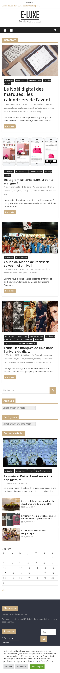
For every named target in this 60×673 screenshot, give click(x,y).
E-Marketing (21, 80)
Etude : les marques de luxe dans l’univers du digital (28, 349)
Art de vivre (9, 336)
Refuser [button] (8, 666)
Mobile (22, 362)
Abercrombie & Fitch (44, 187)
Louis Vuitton (47, 359)
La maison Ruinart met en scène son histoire (28, 478)
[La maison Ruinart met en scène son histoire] (30, 439)
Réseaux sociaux (29, 111)
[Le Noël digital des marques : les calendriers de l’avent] (30, 46)
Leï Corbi (29, 104)
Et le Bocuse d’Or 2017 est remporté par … (21, 5)
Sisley (39, 111)
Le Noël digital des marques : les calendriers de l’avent (27, 94)
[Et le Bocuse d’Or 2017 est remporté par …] (11, 529)
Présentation (7, 638)
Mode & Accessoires (24, 340)
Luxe (45, 108)
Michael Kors (43, 190)
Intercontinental (27, 108)
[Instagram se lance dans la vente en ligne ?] (30, 137)
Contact (5, 642)
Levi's (35, 190)
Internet (37, 359)
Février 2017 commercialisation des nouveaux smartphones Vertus (38, 517)
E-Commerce (21, 171)
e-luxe (15, 273)
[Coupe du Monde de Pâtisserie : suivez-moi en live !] (30, 223)
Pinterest (29, 362)
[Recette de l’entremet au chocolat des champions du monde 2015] (11, 500)
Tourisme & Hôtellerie (26, 343)
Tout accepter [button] (37, 666)
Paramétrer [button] (22, 666)
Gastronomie (21, 257)
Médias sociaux (35, 80)
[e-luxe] (5, 30)
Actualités (9, 80)
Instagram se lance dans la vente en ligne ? (29, 181)
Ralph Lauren (39, 362)
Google (16, 359)
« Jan (4, 590)
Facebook (40, 104)
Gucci (22, 359)
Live (29, 273)
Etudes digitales (36, 336)
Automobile (22, 336)
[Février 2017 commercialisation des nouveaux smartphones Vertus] (11, 514)
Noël (20, 111)
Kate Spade (27, 190)
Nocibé (14, 111)
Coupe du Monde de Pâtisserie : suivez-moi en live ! (27, 263)
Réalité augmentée (43, 471)
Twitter (34, 273)
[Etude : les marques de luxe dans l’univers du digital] (30, 302)
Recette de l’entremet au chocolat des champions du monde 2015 (38, 502)
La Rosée (38, 108)
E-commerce (46, 355)
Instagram (16, 108)
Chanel (37, 355)
